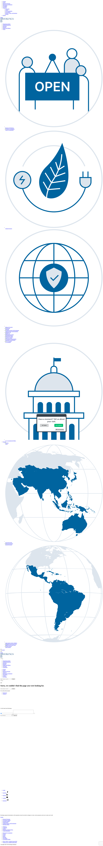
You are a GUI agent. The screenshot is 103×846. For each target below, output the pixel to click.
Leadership (7, 8)
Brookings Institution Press (8, 829)
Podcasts (4, 837)
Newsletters (5, 5)
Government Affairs (6, 839)
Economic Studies (6, 821)
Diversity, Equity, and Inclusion (11, 13)
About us (4, 693)
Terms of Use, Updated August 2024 (10, 842)
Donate (4, 15)
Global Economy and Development (9, 823)
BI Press (6, 14)
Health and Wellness (7, 28)
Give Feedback (59, 425)
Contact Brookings (6, 830)
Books (4, 836)
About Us (5, 7)
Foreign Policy (5, 822)
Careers (6, 10)
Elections (4, 27)
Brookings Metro (6, 824)
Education (5, 26)
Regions (4, 441)
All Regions (5, 667)
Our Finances (7, 12)
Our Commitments (8, 11)
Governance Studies (6, 820)
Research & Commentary (7, 4)
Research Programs (6, 3)
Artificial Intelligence (7, 25)
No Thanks (44, 425)
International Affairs (6, 23)
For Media (5, 6)
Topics (4, 29)
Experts (4, 1)
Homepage (5, 692)
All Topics (5, 666)
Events (4, 2)
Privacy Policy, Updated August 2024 (10, 841)
